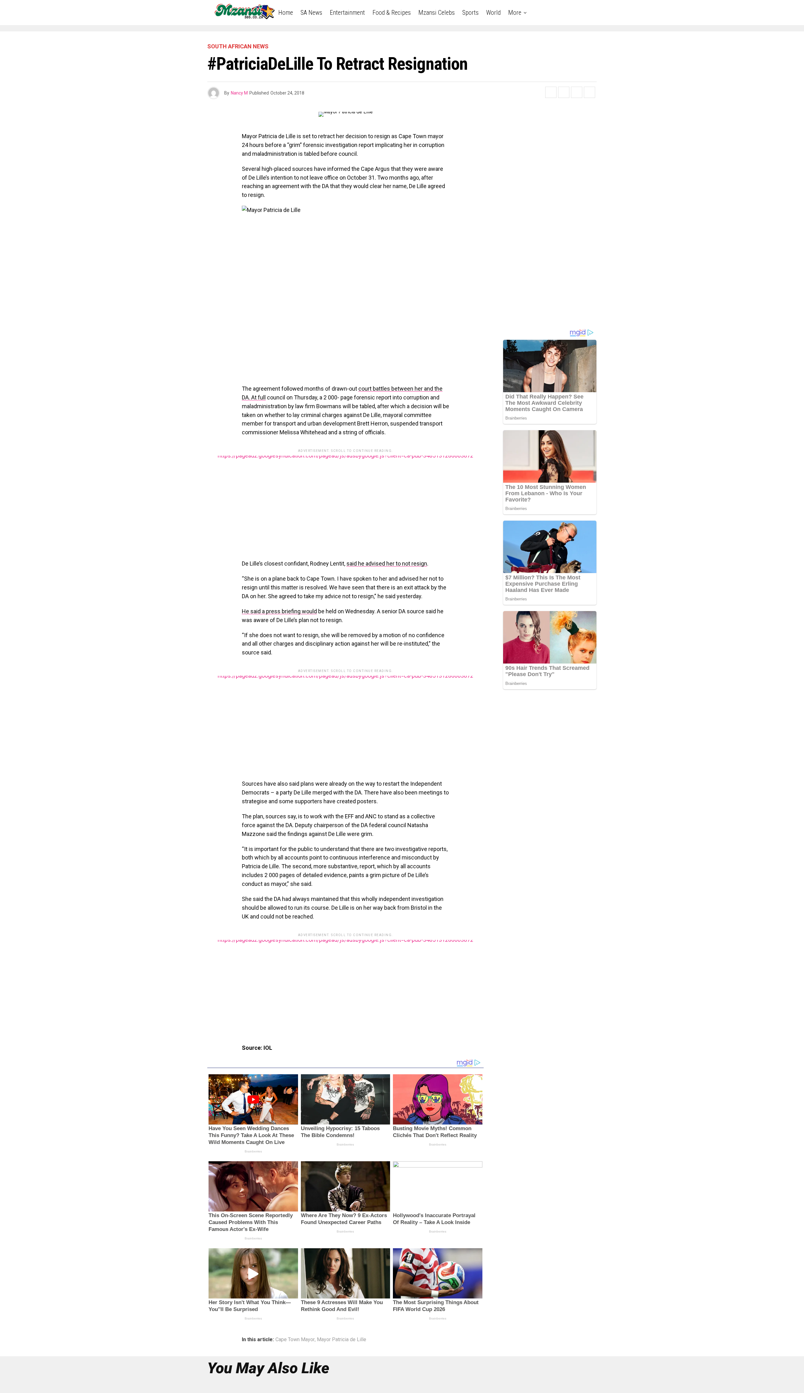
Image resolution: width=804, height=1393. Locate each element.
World (493, 12)
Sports (470, 12)
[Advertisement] (345, 500)
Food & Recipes (391, 12)
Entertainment (347, 12)
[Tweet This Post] (563, 92)
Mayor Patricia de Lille (341, 1339)
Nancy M (239, 92)
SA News (311, 12)
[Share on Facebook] (551, 92)
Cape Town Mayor (295, 1339)
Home (285, 12)
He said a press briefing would (279, 611)
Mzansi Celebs (436, 12)
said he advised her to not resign (386, 563)
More (514, 12)
